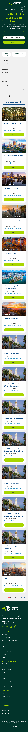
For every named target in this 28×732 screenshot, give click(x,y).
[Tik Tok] (15, 626)
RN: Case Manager (11, 188)
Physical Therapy (10, 253)
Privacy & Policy (14, 726)
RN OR (6, 578)
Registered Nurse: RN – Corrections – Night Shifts (14, 417)
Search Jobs (14, 42)
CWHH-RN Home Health (13, 123)
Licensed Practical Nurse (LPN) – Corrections (13, 352)
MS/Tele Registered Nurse (14, 156)
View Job (14, 135)
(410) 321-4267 (6, 621)
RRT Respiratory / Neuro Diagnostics (13, 547)
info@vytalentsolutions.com (10, 623)
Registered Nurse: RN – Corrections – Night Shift (13, 515)
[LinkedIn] (3, 626)
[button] (4, 3)
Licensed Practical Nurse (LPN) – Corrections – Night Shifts (13, 385)
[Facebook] (7, 626)
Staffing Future (20, 722)
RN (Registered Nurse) (12, 318)
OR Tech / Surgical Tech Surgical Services (13, 287)
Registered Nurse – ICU (13, 221)
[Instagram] (11, 626)
